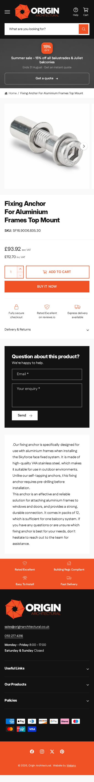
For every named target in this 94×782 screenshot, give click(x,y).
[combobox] (47, 29)
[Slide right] (83, 146)
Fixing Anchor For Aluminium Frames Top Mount (51, 93)
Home (13, 93)
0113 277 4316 (14, 636)
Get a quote (44, 78)
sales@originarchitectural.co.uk (27, 627)
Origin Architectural (40, 766)
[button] (7, 12)
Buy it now (47, 286)
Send (22, 415)
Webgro (71, 766)
